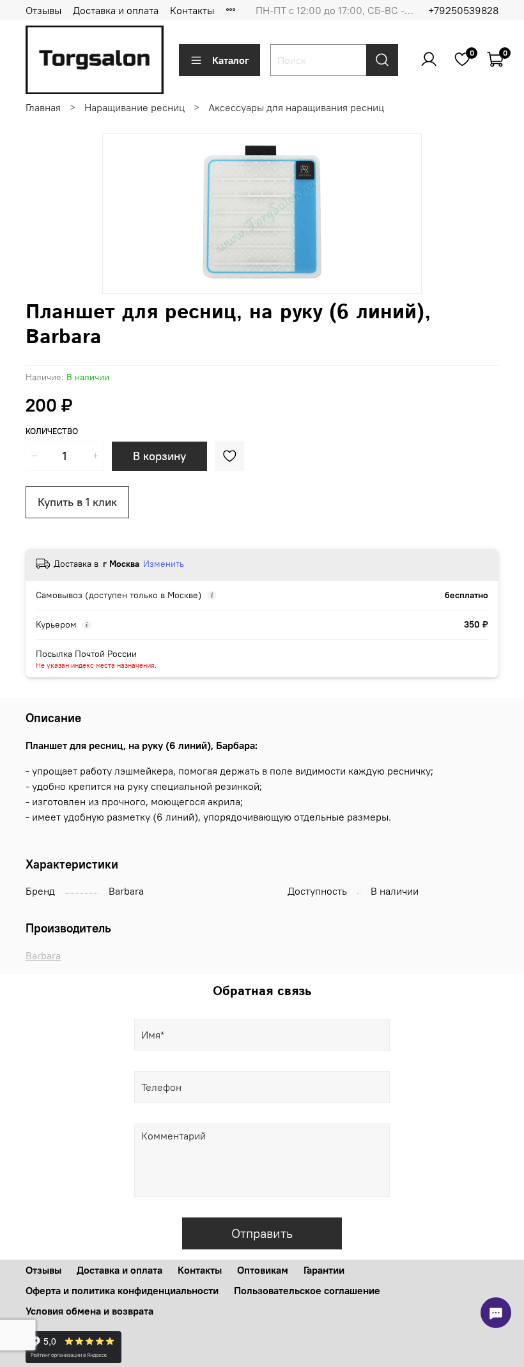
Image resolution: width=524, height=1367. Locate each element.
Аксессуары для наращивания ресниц (296, 107)
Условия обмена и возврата (89, 1310)
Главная (43, 107)
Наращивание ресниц (134, 107)
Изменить (163, 563)
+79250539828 (463, 10)
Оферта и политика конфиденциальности (122, 1290)
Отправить (262, 1233)
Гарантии (324, 1269)
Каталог (230, 60)
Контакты (192, 10)
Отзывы (43, 10)
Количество (52, 431)
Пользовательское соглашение (307, 1290)
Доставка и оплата (115, 10)
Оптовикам (262, 1269)
